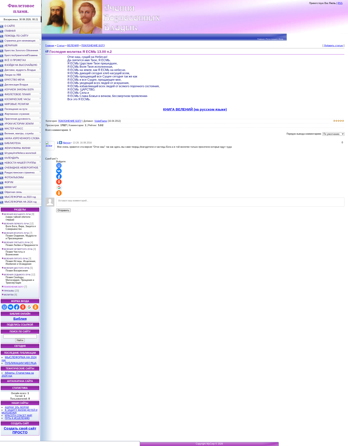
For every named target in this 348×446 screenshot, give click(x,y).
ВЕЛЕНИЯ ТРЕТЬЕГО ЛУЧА (17, 242)
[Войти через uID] (4, 307)
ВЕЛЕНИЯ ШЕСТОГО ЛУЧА (16, 268)
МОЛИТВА (9, 295)
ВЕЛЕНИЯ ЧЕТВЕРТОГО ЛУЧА (18, 249)
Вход (281, 39)
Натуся (67, 142)
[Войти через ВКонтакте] (10, 307)
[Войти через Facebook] (16, 307)
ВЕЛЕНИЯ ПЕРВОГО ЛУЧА (16, 224)
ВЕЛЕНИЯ (73, 45)
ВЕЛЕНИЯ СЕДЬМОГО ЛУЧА (17, 275)
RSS (340, 3)
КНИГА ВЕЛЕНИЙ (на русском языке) (195, 109)
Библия (20, 319)
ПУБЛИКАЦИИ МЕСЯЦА (20, 363)
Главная (260, 39)
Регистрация (271, 39)
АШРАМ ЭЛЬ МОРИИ (17, 407)
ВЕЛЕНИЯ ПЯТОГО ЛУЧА (16, 258)
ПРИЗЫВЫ (9, 291)
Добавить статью (333, 45)
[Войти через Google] (29, 307)
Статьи (61, 45)
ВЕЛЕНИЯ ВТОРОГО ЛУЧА (16, 233)
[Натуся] (49, 145)
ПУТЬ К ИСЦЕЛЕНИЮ (17, 418)
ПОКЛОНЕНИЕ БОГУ (14, 287)
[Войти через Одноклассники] (35, 307)
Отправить (63, 210)
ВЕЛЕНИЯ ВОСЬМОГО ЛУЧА (17, 214)
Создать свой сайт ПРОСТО (20, 430)
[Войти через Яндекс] (23, 307)
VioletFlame (100, 121)
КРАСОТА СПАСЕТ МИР (18, 415)
